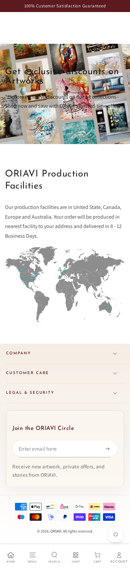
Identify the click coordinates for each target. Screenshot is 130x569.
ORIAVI (55, 531)
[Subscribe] (109, 448)
